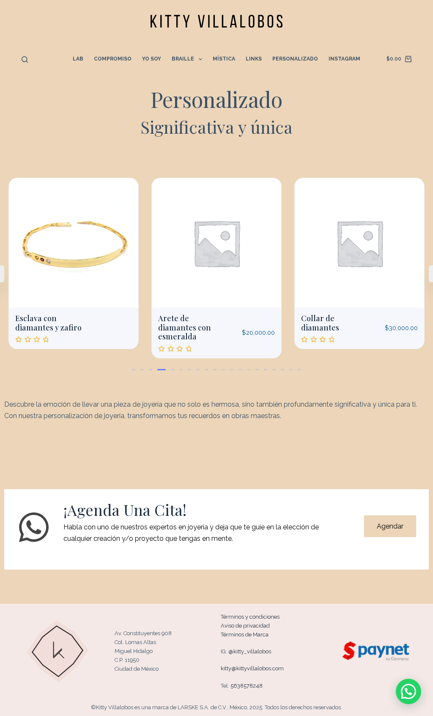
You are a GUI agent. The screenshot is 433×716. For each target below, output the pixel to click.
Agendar (390, 526)
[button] (133, 369)
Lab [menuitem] (78, 59)
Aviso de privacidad (245, 625)
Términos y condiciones (250, 617)
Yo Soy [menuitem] (151, 59)
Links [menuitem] (254, 59)
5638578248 (246, 686)
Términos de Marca (245, 634)
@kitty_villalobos (249, 651)
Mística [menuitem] (224, 59)
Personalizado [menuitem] (295, 59)
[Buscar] (25, 59)
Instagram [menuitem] (344, 59)
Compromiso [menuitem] (113, 59)
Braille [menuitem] (183, 59)
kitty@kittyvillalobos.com (252, 668)
